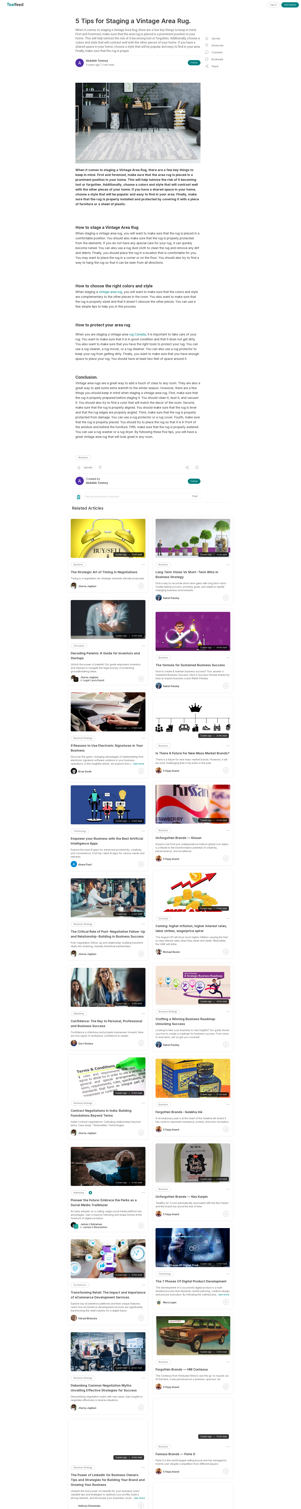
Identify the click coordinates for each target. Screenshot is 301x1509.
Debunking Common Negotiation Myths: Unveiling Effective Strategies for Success (104, 1388)
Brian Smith (84, 771)
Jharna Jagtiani (87, 586)
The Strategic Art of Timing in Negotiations (104, 572)
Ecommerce (80, 1285)
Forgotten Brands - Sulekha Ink (179, 1112)
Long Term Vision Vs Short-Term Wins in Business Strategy (187, 574)
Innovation (79, 645)
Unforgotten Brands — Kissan (179, 838)
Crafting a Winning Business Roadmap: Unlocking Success (185, 1021)
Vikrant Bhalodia (87, 1318)
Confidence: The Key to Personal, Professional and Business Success (106, 1023)
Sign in (273, 4)
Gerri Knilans (85, 1043)
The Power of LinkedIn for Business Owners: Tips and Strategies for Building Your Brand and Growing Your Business (108, 1480)
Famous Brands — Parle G (175, 1454)
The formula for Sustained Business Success (190, 665)
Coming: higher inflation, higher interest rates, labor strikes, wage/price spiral (191, 928)
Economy (163, 918)
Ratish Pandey (171, 598)
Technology (165, 1273)
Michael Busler (171, 952)
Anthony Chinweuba (89, 1505)
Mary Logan (169, 1302)
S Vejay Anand (171, 770)
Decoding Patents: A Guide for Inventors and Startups (105, 655)
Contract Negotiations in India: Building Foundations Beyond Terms (101, 1113)
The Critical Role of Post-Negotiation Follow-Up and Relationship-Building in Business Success (108, 934)
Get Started (290, 4)
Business (83, 457)
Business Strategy (168, 1011)
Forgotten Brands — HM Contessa (182, 1369)
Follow (194, 62)
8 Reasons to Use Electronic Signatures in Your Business (107, 748)
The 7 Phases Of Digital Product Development (191, 1281)
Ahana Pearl (85, 864)
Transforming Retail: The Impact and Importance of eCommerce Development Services (108, 1295)
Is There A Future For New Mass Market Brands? (192, 753)
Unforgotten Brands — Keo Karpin (182, 1196)
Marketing (79, 1013)
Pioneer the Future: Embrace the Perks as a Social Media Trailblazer (104, 1202)
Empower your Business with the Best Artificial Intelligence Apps (107, 841)
